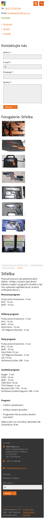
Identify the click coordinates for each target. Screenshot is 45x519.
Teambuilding (28, 512)
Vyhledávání (41, 3)
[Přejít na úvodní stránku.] (3, 5)
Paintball (26, 515)
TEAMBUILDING (36, 265)
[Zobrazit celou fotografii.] (13, 128)
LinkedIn (7, 33)
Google (6, 29)
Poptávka (5, 17)
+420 (13, 8)
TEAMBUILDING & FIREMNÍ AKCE (14, 265)
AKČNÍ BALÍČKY (8, 268)
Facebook (7, 24)
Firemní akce (28, 509)
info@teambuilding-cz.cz (18, 13)
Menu (36, 3)
